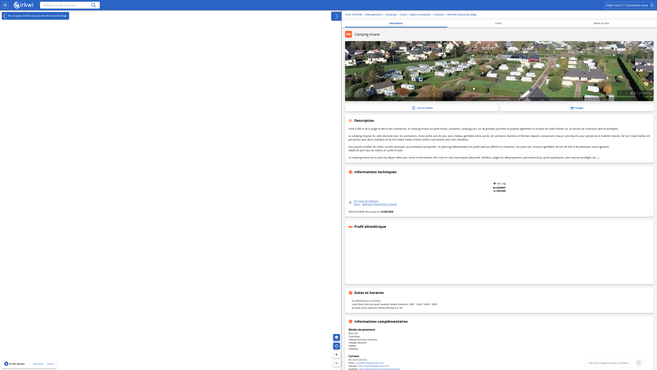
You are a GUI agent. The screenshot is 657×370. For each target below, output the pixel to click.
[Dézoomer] (336, 363)
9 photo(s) (644, 92)
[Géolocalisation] (336, 346)
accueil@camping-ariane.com (369, 362)
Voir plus (38, 363)
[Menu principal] (5, 5)
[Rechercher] (93, 5)
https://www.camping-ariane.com (374, 366)
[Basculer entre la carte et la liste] (336, 16)
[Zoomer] (336, 354)
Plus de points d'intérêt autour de (37, 15)
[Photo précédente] (620, 93)
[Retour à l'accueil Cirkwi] (23, 5)
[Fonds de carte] (336, 337)
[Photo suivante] (626, 93)
